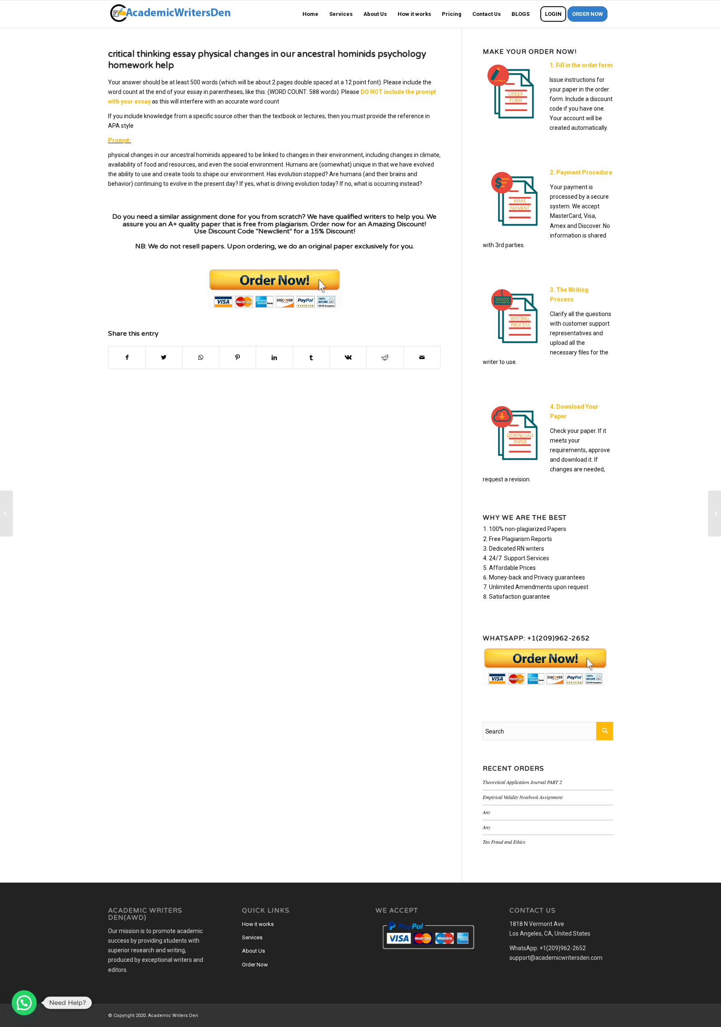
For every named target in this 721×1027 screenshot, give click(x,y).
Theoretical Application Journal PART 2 (522, 782)
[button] (24, 1002)
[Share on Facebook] (126, 358)
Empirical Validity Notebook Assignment (522, 797)
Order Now (255, 964)
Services (252, 937)
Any (486, 812)
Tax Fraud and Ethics (504, 841)
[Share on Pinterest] (237, 358)
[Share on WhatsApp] (201, 358)
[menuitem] (310, 14)
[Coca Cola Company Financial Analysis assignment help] (6, 513)
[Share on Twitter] (164, 358)
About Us (253, 951)
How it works (258, 924)
